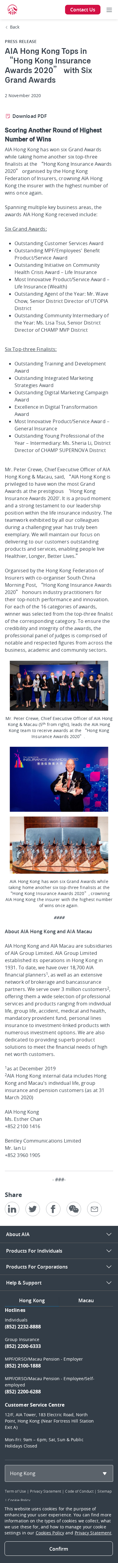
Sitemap (104, 1491)
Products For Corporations (37, 1266)
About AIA (18, 1234)
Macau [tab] (86, 1300)
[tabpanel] (59, 1380)
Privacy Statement (45, 1491)
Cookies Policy (50, 1533)
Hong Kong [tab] (32, 1300)
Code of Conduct (79, 1491)
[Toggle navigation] (109, 9)
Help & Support (23, 1282)
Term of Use (15, 1491)
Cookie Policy (19, 1500)
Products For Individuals (34, 1251)
